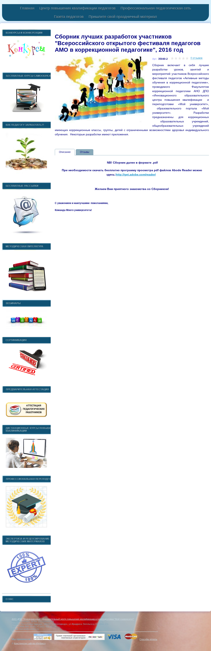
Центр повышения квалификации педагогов (77, 8)
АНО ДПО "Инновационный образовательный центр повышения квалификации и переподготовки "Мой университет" (73, 619)
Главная (27, 8)
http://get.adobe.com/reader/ (136, 174)
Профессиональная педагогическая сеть (156, 8)
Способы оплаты (148, 639)
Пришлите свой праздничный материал (123, 17)
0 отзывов (196, 58)
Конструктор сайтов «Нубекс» (30, 643)
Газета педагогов (69, 17)
